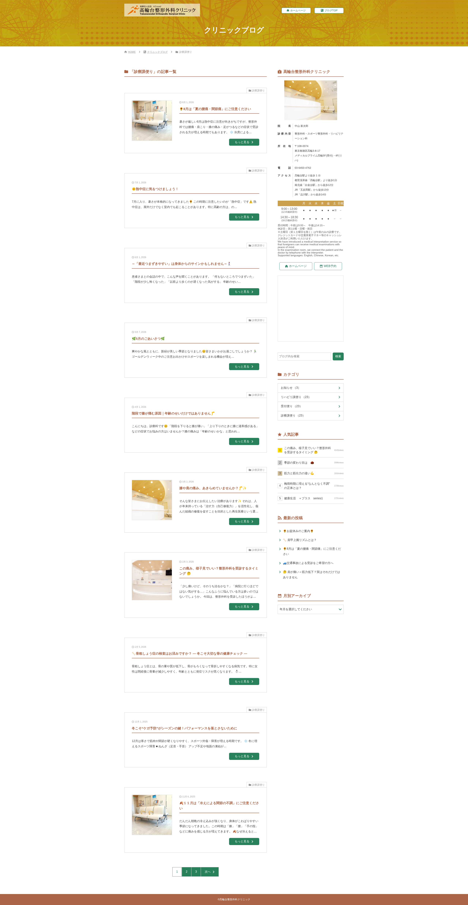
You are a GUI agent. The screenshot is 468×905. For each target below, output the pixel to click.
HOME (132, 51)
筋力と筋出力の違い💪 (314, 473)
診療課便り (258, 90)
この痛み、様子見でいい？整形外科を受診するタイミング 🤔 (314, 450)
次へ (208, 871)
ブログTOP (330, 10)
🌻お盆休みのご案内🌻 (298, 531)
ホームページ (298, 10)
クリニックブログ (157, 51)
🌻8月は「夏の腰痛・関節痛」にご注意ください (312, 551)
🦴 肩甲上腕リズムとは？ (300, 540)
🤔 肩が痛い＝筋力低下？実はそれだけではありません (311, 574)
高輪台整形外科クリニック (235, 899)
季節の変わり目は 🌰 (314, 462)
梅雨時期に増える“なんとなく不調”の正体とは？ (314, 485)
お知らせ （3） (291, 387)
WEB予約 (330, 266)
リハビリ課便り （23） (296, 397)
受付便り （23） (291, 406)
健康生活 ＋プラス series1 (314, 498)
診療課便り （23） (293, 415)
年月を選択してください (296, 609)
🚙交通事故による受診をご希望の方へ (308, 563)
